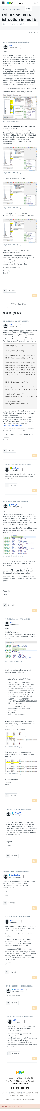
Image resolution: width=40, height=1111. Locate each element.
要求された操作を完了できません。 (13, 1106)
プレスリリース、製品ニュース (14, 1081)
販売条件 (19, 1092)
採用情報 (19, 1078)
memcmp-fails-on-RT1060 (12, 425)
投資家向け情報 (28, 1078)
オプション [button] (32, 32)
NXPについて (11, 1078)
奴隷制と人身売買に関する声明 (30, 1092)
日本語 (28, 9)
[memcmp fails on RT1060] (7, 308)
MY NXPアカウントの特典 (20, 1084)
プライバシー (5, 1092)
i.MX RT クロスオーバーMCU (12, 10)
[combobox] (20, 24)
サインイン (35, 3)
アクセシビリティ (14, 1095)
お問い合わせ (30, 1081)
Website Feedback (25, 1095)
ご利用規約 (13, 1092)
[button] (20, 47)
